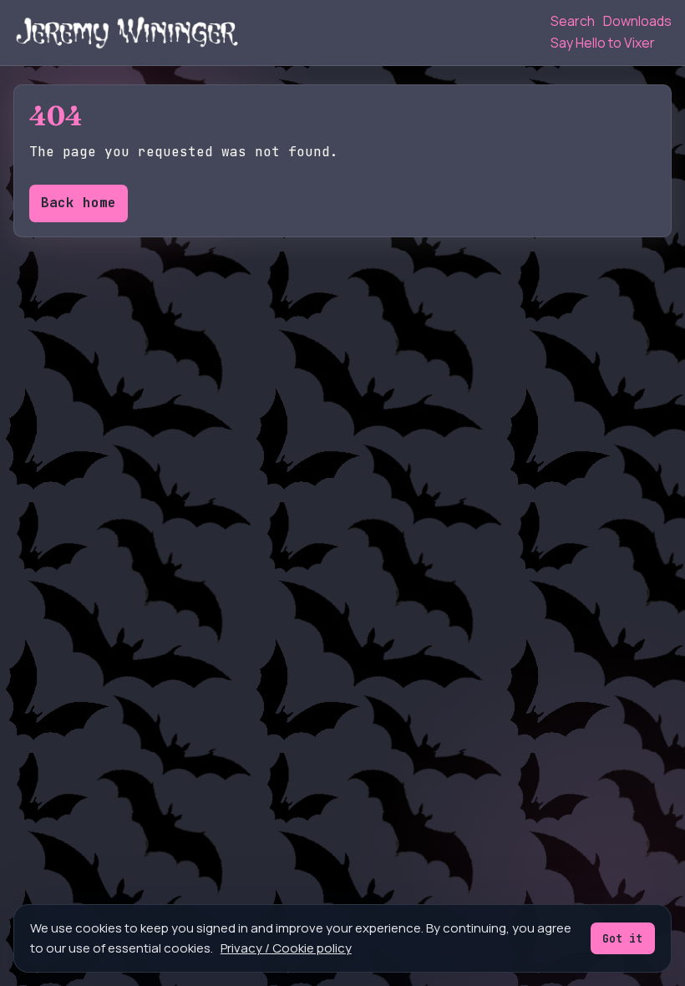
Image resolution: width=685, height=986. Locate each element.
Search (573, 21)
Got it (622, 938)
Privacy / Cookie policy (286, 948)
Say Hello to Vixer (603, 42)
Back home (78, 202)
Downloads (637, 21)
